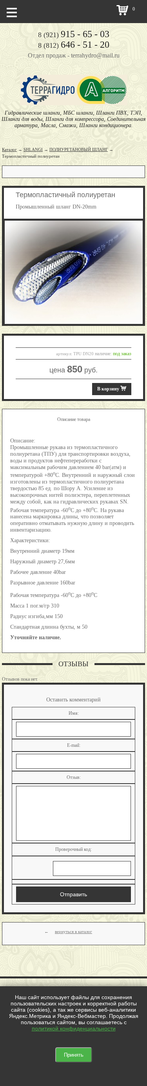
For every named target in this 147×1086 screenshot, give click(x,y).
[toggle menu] (12, 12)
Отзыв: (74, 777)
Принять (73, 1055)
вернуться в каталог (73, 931)
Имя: (74, 713)
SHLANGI (33, 149)
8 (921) (73, 35)
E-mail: (73, 745)
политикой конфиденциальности (74, 1028)
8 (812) (73, 45)
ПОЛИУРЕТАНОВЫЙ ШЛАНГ (78, 149)
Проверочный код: (73, 849)
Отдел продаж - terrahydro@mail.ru (74, 55)
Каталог (9, 149)
